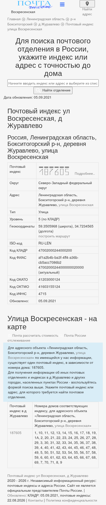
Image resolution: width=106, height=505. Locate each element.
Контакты (35, 500)
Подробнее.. (85, 173)
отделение (56, 89)
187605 (15, 432)
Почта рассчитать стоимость (34, 335)
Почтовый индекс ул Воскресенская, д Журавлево (47, 475)
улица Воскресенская (76, 204)
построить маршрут (54, 235)
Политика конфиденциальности (71, 500)
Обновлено (16, 495)
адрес (87, 6)
